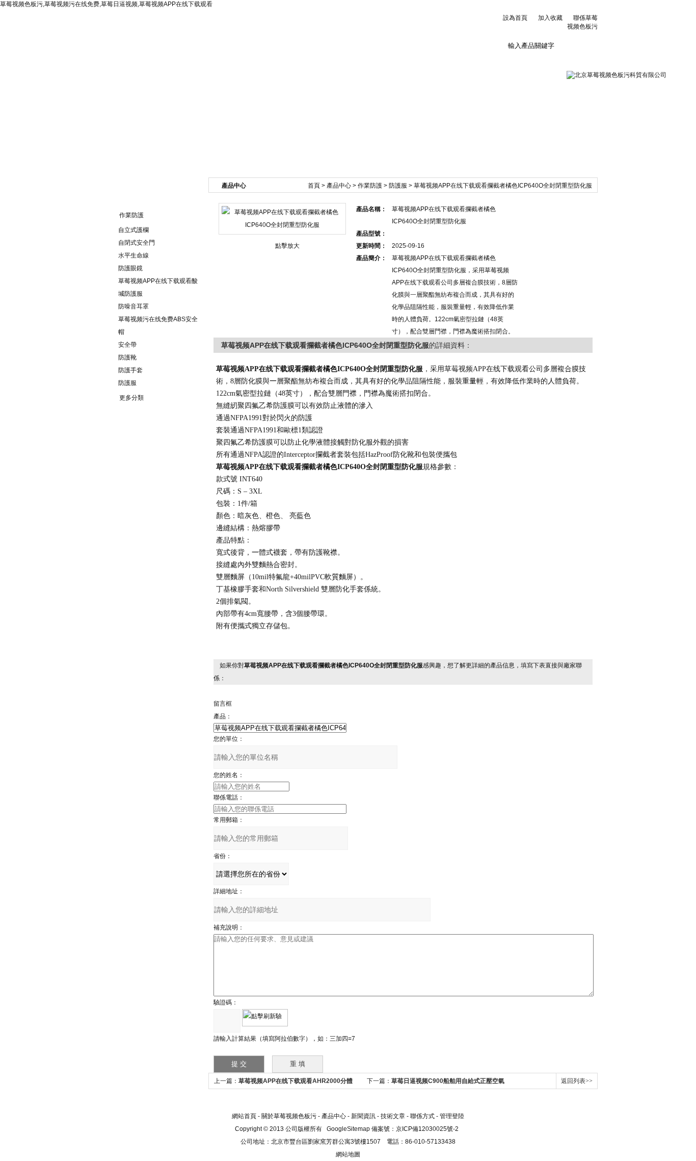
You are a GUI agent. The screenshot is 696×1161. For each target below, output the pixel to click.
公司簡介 (192, 61)
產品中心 (339, 185)
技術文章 (380, 61)
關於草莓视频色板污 (288, 1116)
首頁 (314, 185)
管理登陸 (452, 1116)
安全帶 (127, 344)
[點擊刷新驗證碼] (265, 1017)
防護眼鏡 (130, 268)
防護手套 (130, 370)
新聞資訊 (254, 61)
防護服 (127, 382)
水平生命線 (133, 255)
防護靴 (127, 357)
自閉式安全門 (136, 242)
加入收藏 (550, 17)
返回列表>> (577, 1081)
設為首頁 (515, 17)
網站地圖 (348, 1154)
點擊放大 (287, 245)
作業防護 (131, 215)
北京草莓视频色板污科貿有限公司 (225, 30)
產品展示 (317, 61)
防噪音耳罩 (133, 306)
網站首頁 (129, 61)
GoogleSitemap (348, 1128)
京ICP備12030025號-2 (427, 1128)
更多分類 (131, 397)
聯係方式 (422, 1116)
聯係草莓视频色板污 (505, 65)
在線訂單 (443, 61)
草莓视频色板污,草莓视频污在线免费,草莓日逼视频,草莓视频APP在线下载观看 (106, 4)
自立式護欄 (133, 230)
